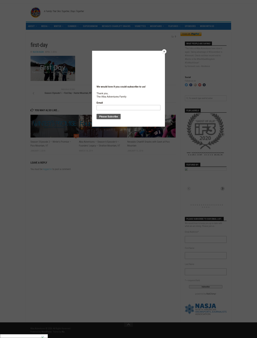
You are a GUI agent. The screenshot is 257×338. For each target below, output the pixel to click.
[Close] (164, 51)
